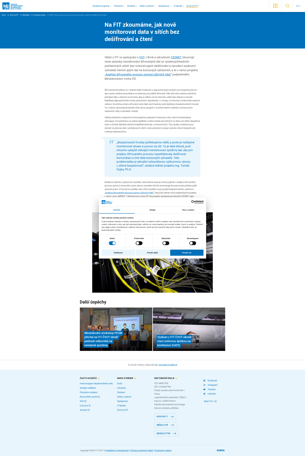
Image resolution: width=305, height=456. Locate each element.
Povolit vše (186, 253)
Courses (84, 405)
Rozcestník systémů (90, 396)
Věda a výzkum (124, 396)
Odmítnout (118, 253)
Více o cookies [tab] (188, 210)
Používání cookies (163, 450)
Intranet (84, 410)
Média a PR (162, 425)
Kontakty (162, 416)
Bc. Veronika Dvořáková (166, 365)
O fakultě (121, 405)
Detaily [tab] (152, 210)
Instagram (212, 385)
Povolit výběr (152, 253)
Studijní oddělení (88, 388)
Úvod (119, 383)
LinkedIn (211, 393)
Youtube (211, 389)
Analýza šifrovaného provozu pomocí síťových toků (138, 74)
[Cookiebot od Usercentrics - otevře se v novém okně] (193, 202)
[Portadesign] (221, 450)
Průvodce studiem (89, 392)
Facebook (212, 380)
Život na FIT (122, 410)
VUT (142, 57)
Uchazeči (121, 388)
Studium (121, 392)
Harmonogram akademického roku (96, 383)
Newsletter (163, 433)
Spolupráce (122, 401)
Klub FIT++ (209, 401)
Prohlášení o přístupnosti (117, 450)
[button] (102, 6)
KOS (82, 401)
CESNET (176, 57)
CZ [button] (298, 6)
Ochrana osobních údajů (141, 450)
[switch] (139, 243)
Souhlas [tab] (116, 210)
